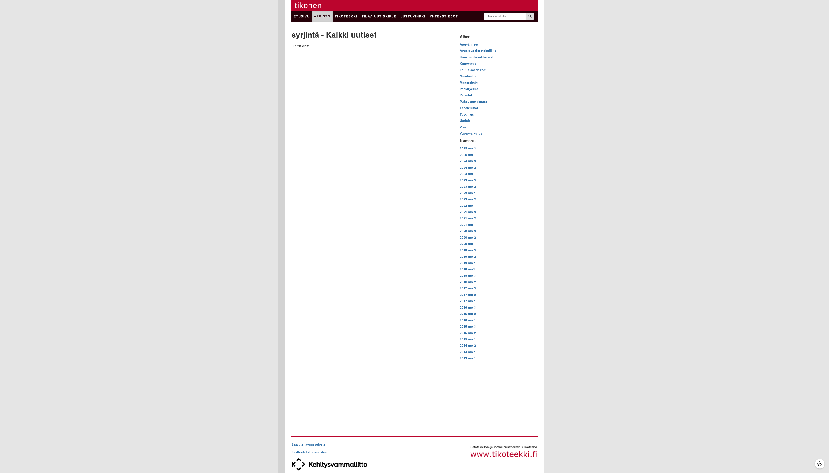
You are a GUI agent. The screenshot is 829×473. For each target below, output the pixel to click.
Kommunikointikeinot (476, 57)
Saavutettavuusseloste (308, 444)
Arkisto (322, 16)
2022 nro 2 (468, 199)
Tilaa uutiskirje (379, 16)
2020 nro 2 (468, 237)
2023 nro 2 (468, 186)
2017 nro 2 (468, 294)
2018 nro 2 (468, 282)
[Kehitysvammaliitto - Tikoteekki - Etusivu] (504, 451)
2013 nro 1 (468, 358)
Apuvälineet (469, 44)
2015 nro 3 (468, 326)
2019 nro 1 (468, 263)
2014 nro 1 (468, 352)
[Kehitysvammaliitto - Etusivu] (352, 464)
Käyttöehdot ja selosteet (309, 452)
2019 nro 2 (468, 256)
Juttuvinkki (413, 16)
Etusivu (302, 16)
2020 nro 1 (468, 243)
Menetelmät (469, 82)
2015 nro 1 (468, 339)
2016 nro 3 (468, 307)
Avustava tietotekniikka (478, 50)
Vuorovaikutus (471, 133)
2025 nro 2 (468, 148)
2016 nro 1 (468, 320)
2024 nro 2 (468, 167)
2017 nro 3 (468, 288)
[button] (820, 464)
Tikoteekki (346, 16)
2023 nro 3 (468, 180)
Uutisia (465, 120)
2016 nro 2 (468, 313)
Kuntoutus (468, 63)
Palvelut (466, 95)
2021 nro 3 (468, 212)
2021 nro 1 (468, 224)
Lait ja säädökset (473, 70)
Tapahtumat (469, 108)
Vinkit (464, 127)
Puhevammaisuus (473, 101)
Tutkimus (467, 114)
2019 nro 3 (468, 250)
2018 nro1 (467, 269)
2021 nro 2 (468, 218)
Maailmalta (468, 76)
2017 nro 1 (468, 301)
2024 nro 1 (468, 173)
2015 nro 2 (468, 333)
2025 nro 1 (468, 154)
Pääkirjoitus (469, 89)
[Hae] (530, 16)
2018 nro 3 (468, 275)
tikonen (308, 5)
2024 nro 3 (468, 161)
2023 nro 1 (468, 193)
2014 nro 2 (468, 345)
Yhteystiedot (444, 16)
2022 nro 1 (468, 205)
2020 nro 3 (468, 231)
